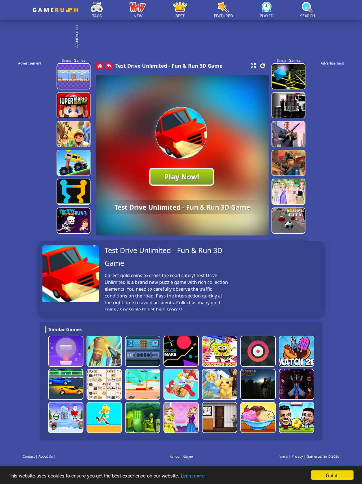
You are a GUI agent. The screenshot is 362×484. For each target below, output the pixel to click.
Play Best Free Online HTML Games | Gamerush (55, 10)
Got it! (332, 475)
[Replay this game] (262, 65)
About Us (45, 456)
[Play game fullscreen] (253, 65)
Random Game (181, 456)
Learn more (193, 475)
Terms (283, 456)
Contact (29, 456)
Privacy (297, 456)
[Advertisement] (184, 37)
